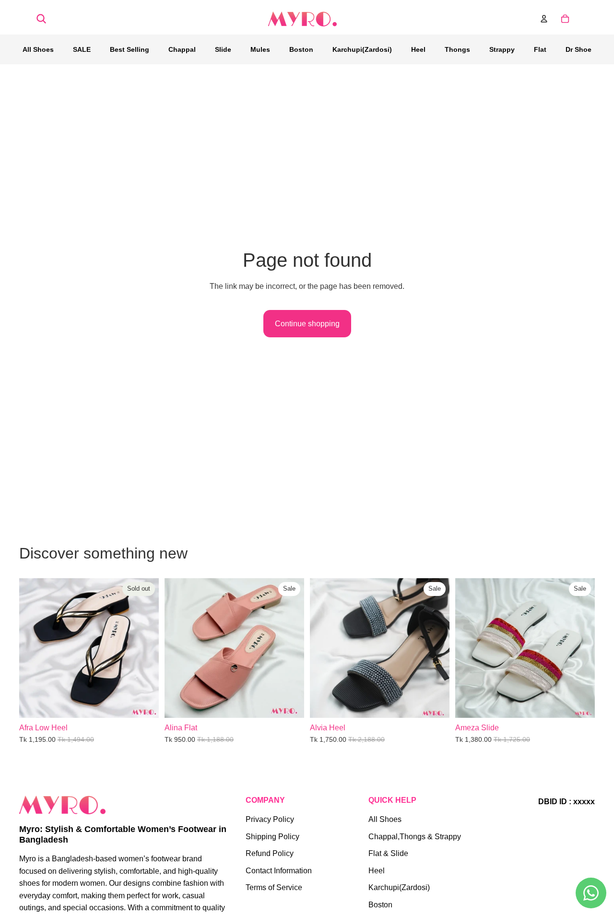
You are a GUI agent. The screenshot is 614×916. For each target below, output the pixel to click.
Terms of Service (274, 887)
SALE (82, 49)
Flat (540, 49)
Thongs (457, 49)
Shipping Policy (272, 837)
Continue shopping (307, 324)
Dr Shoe (578, 49)
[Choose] (289, 703)
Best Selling (129, 49)
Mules (260, 49)
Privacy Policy (270, 819)
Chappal (182, 49)
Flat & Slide (388, 853)
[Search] (41, 19)
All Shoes (38, 49)
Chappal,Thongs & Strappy (414, 837)
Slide (223, 49)
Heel (418, 49)
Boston (301, 49)
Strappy (502, 49)
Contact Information (279, 871)
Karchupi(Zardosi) (362, 49)
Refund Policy (270, 853)
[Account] (544, 18)
